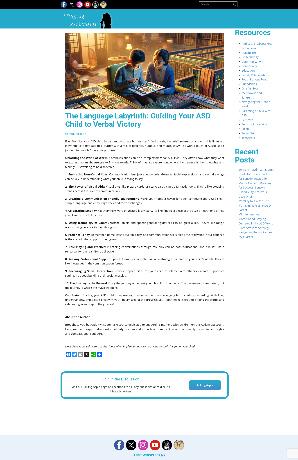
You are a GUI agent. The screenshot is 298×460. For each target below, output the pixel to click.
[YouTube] (87, 4)
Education (248, 70)
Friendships (249, 84)
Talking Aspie (205, 385)
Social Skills (249, 133)
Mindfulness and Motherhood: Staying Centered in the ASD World (256, 218)
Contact (228, 21)
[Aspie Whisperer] (88, 20)
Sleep (245, 129)
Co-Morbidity (250, 57)
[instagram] (79, 4)
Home (161, 21)
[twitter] (71, 4)
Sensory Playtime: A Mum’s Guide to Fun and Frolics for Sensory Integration (256, 174)
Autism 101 (249, 52)
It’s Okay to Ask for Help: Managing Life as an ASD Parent (255, 205)
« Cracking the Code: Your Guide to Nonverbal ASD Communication (104, 411)
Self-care (247, 120)
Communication (75, 134)
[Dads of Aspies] (95, 4)
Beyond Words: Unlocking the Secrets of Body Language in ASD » (186, 424)
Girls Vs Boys (250, 88)
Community (249, 66)
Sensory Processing (254, 124)
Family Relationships (255, 75)
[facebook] (64, 4)
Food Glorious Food (254, 79)
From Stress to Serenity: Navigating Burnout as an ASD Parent (255, 232)
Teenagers (248, 138)
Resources (205, 21)
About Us (181, 21)
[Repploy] (103, 4)
